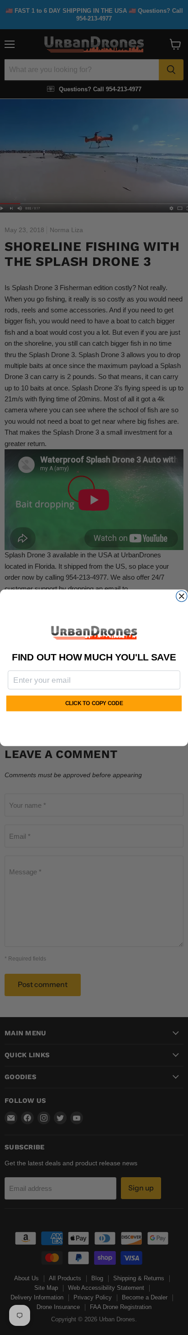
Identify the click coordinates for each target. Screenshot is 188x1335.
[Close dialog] (181, 596)
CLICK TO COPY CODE (94, 703)
